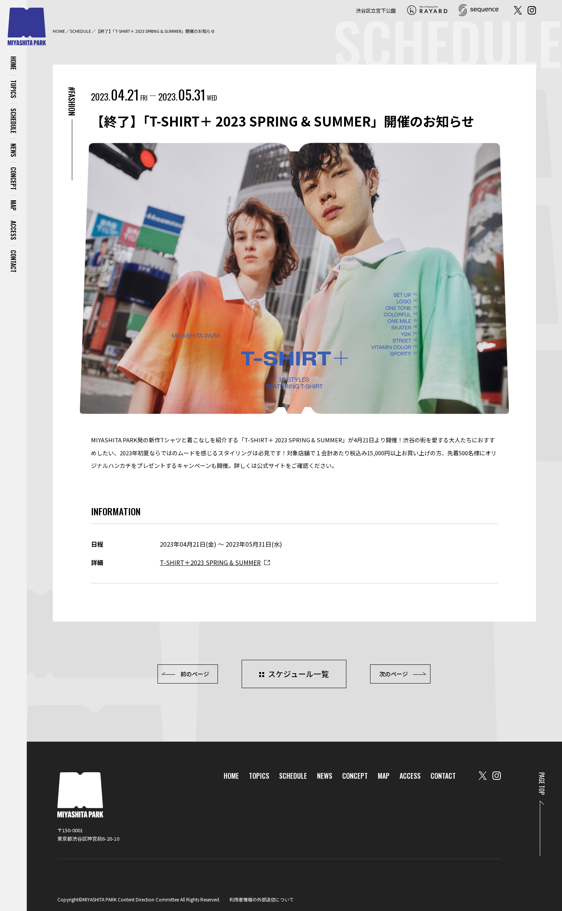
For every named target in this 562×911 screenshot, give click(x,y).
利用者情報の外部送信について (261, 899)
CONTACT (13, 261)
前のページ (194, 674)
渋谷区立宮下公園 (376, 10)
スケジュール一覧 (298, 673)
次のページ (393, 674)
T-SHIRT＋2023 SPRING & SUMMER (210, 562)
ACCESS (13, 230)
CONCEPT (13, 178)
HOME (13, 63)
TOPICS (13, 89)
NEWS (13, 150)
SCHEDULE (13, 120)
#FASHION (72, 101)
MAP (13, 205)
